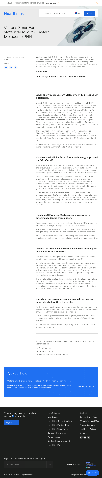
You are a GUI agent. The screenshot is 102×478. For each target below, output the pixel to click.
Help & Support (59, 13)
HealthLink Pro (54, 445)
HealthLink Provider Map (58, 425)
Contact (83, 413)
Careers (83, 433)
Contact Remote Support (59, 441)
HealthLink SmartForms (58, 429)
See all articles (84, 386)
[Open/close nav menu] (68, 13)
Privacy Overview (87, 425)
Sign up (89, 13)
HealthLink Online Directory (60, 421)
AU (79, 13)
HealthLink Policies (88, 429)
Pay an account (54, 437)
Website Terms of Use (89, 421)
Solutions (45, 13)
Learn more (51, 3)
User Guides (53, 417)
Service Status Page (89, 417)
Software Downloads (57, 433)
